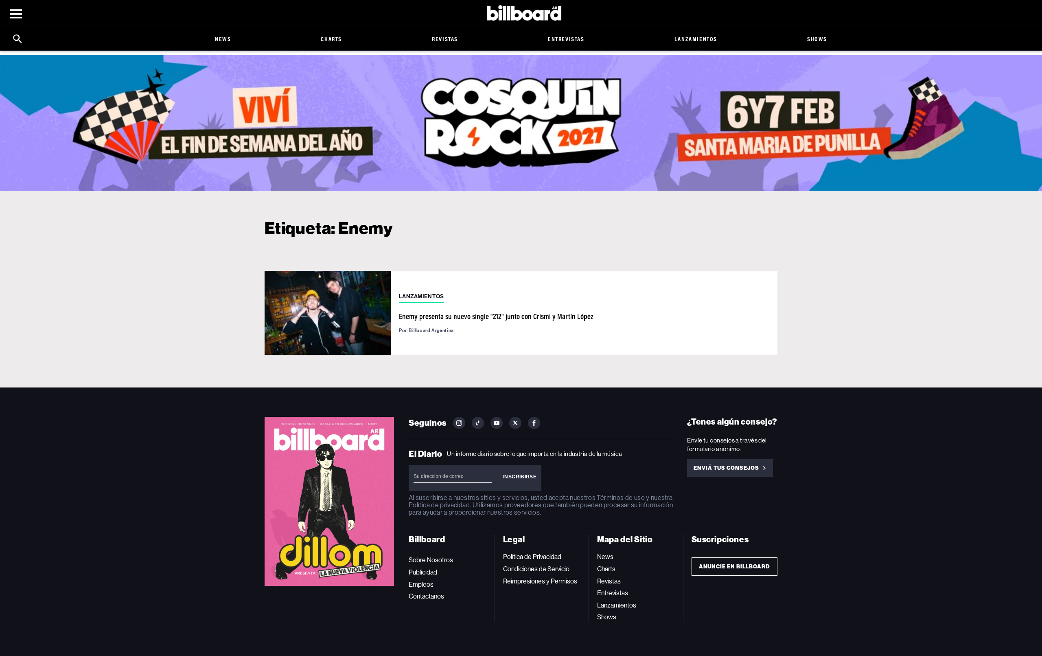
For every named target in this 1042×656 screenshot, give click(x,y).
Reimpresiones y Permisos (540, 581)
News (223, 39)
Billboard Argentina (431, 330)
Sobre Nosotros (431, 560)
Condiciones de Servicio (536, 569)
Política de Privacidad (532, 557)
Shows (817, 39)
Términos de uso (620, 498)
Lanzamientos (695, 39)
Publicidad (423, 572)
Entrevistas (566, 39)
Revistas (445, 39)
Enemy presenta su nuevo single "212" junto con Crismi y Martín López (496, 316)
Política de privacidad (439, 505)
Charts (331, 39)
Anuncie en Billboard (734, 567)
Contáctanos (426, 596)
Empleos (421, 584)
